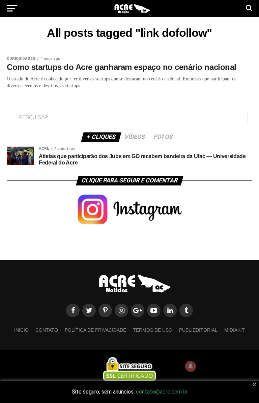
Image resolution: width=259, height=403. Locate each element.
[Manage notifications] (190, 366)
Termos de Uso (152, 330)
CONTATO (46, 330)
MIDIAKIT (234, 330)
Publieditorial (198, 330)
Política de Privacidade (95, 330)
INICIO (21, 330)
